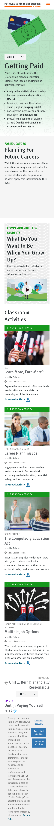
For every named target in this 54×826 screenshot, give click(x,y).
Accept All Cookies (39, 732)
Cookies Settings (38, 722)
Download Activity (14, 399)
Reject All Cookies (39, 743)
